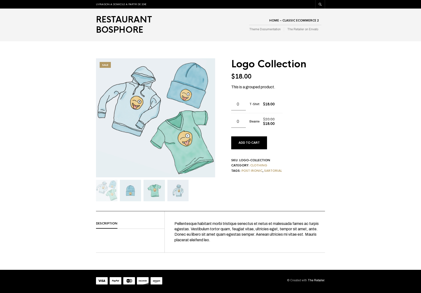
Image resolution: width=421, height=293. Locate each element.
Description (106, 223)
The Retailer (316, 280)
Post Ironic (251, 171)
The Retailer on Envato (302, 29)
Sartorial (273, 171)
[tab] (130, 224)
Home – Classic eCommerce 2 (294, 20)
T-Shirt (254, 104)
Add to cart (249, 143)
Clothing (258, 165)
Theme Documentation (265, 29)
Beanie (254, 121)
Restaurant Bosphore (124, 25)
